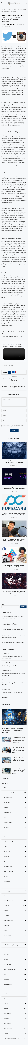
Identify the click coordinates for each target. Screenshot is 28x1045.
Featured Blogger (15, 866)
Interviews (15, 905)
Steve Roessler (15, 999)
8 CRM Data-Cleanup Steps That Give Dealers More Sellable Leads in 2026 (13, 643)
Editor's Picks (15, 851)
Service (15, 989)
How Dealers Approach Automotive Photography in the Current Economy (14, 487)
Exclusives (15, 856)
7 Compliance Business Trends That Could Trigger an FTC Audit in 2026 (12, 617)
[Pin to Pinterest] (15, 372)
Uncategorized (15, 1013)
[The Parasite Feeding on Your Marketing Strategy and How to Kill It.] (14, 581)
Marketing (15, 930)
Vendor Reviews (15, 1023)
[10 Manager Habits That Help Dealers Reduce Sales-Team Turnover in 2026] (6, 750)
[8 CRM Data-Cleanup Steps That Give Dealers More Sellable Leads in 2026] (6, 771)
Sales (15, 974)
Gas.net (12, 344)
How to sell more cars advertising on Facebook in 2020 (14, 566)
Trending (15, 1008)
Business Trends (15, 822)
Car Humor (15, 827)
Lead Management (15, 920)
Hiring (15, 896)
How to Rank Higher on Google (9, 665)
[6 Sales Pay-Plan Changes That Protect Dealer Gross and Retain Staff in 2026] (6, 739)
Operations (15, 954)
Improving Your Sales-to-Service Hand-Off (12, 692)
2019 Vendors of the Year (15, 788)
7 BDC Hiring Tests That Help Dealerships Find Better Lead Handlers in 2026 (13, 636)
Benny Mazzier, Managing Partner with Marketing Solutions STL (13, 674)
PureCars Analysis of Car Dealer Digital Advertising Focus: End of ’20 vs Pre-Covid (14, 514)
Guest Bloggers (15, 891)
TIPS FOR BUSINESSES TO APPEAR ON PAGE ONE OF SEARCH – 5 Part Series (14, 540)
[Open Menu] (26, 3)
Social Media (15, 994)
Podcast (15, 959)
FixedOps (15, 876)
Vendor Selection (15, 1028)
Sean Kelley (15, 979)
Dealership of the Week (15, 842)
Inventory (15, 910)
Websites (15, 1033)
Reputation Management (15, 969)
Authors (15, 807)
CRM (15, 837)
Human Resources (15, 900)
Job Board (15, 915)
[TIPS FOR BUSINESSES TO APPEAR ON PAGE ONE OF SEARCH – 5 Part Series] (14, 528)
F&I (15, 861)
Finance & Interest (15, 871)
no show (15, 950)
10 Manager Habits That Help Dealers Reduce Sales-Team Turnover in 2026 (13, 630)
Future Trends (15, 886)
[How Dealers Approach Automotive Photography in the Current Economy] (14, 476)
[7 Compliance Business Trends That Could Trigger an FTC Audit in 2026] (14, 717)
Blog (15, 817)
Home (3, 9)
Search (3, 604)
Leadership (15, 925)
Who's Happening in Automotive (15, 1038)
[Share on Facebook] (13, 372)
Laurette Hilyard (6, 662)
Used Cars (15, 1018)
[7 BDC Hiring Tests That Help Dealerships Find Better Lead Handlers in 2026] (6, 760)
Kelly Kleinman (10, 24)
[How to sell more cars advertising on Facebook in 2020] (14, 555)
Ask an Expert (15, 802)
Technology (15, 1003)
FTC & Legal (15, 881)
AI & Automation (15, 797)
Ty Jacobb (4, 653)
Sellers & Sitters (15, 984)
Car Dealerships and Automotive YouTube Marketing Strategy (12, 657)
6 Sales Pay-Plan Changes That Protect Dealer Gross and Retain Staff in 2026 (13, 623)
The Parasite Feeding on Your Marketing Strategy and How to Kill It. (14, 592)
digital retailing (15, 846)
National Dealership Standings (15, 945)
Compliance (15, 832)
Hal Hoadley (5, 689)
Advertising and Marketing (15, 793)
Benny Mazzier (5, 680)
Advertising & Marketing (7, 365)
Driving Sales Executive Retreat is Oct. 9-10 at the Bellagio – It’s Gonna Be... (14, 461)
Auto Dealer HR (15, 812)
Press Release (15, 964)
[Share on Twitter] (14, 372)
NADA (15, 940)
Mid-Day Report (15, 935)
